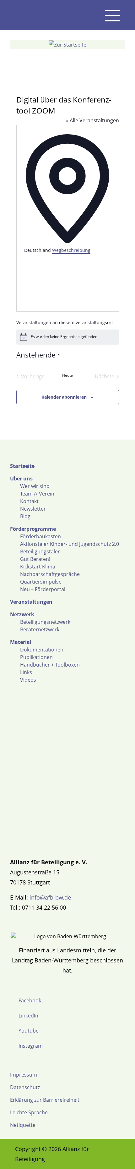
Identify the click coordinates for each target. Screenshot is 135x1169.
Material (20, 642)
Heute (67, 375)
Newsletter (33, 508)
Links (26, 672)
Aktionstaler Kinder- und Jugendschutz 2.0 (69, 543)
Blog (25, 516)
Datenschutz (25, 1087)
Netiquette (22, 1125)
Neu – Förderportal (42, 589)
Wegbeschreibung (71, 250)
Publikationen (36, 657)
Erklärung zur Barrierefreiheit (44, 1099)
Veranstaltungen (31, 601)
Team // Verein (37, 493)
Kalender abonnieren (64, 397)
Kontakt (29, 501)
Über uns (21, 478)
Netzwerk (22, 614)
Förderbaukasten (40, 536)
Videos (28, 679)
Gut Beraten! (35, 559)
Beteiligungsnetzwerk (45, 621)
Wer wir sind (35, 486)
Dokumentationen (41, 649)
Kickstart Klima (37, 566)
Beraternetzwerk (39, 629)
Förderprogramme (33, 528)
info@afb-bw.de (50, 897)
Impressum (23, 1074)
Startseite (22, 466)
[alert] (67, 337)
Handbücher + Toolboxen (50, 664)
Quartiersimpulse (41, 581)
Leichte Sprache (29, 1112)
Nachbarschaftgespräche (50, 574)
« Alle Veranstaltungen (92, 120)
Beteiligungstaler (40, 551)
